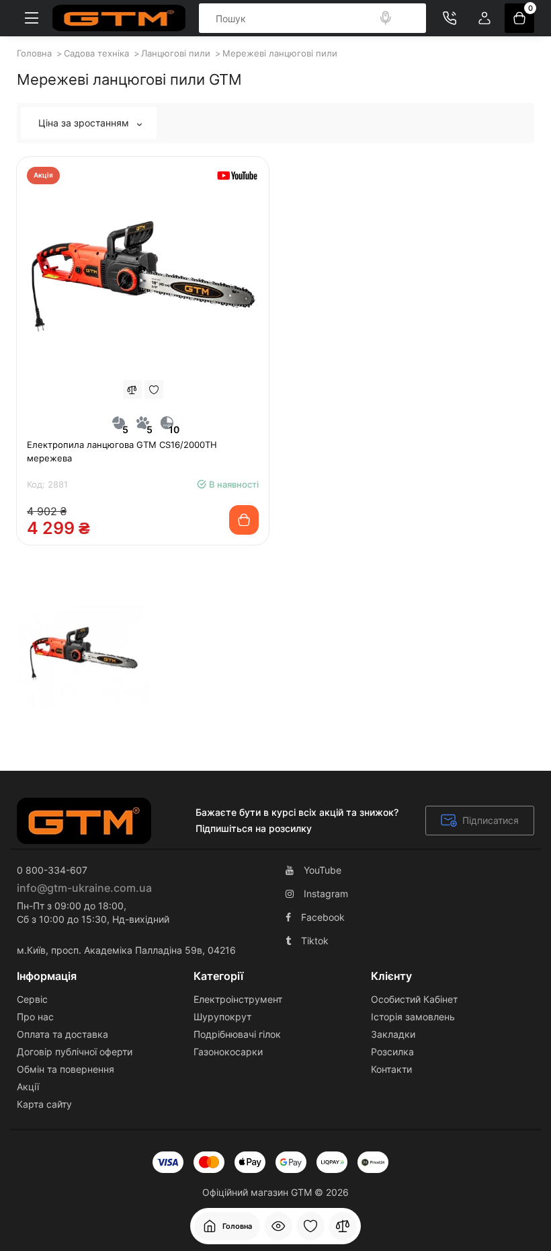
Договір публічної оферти (74, 1051)
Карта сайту (44, 1104)
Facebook (323, 917)
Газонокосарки (228, 1051)
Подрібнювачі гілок (237, 1034)
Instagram (326, 893)
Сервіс (32, 999)
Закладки (393, 1034)
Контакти (391, 1069)
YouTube (322, 870)
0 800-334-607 (52, 870)
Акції (28, 1086)
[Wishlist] (153, 389)
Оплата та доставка (62, 1034)
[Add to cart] (244, 520)
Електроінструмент (238, 999)
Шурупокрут (222, 1016)
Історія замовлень (413, 1016)
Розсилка (392, 1051)
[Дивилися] (278, 1226)
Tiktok (315, 940)
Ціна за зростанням (85, 122)
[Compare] (132, 389)
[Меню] (31, 18)
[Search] (385, 18)
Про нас (35, 1016)
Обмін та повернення (65, 1069)
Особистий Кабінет (414, 999)
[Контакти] (449, 18)
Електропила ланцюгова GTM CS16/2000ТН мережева (122, 451)
